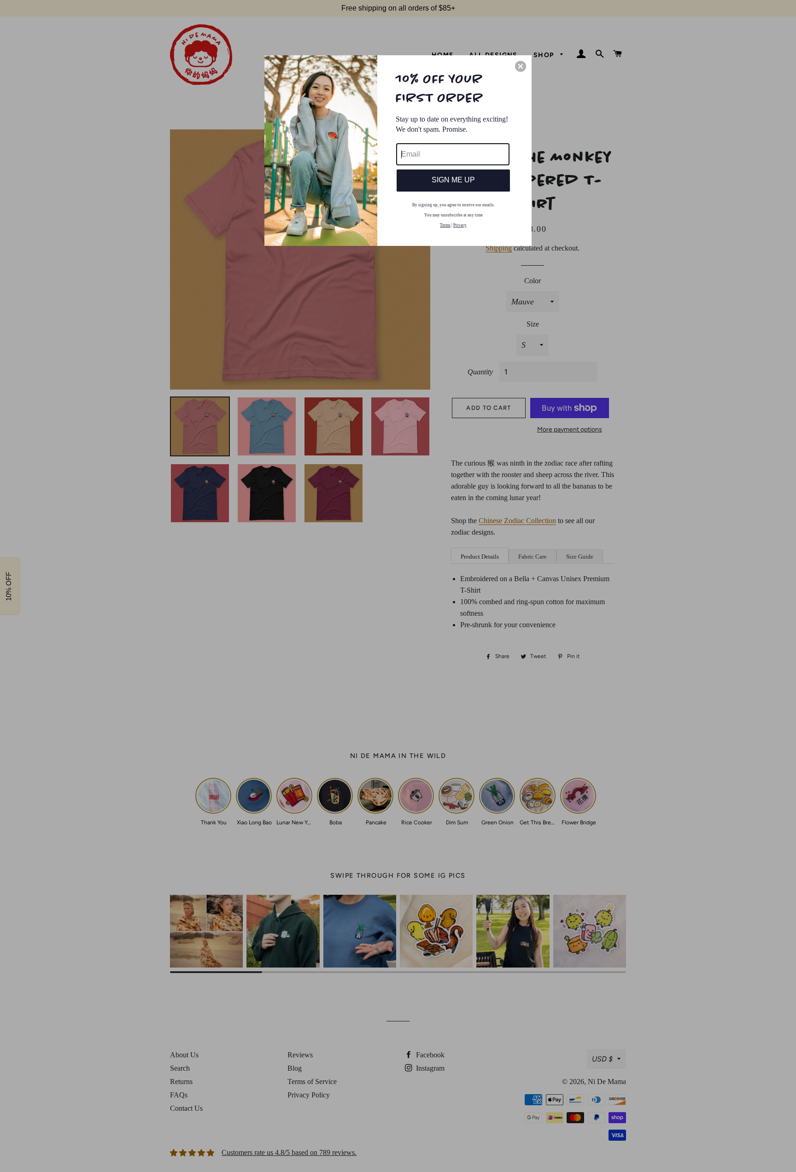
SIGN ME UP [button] (453, 180)
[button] (520, 66)
